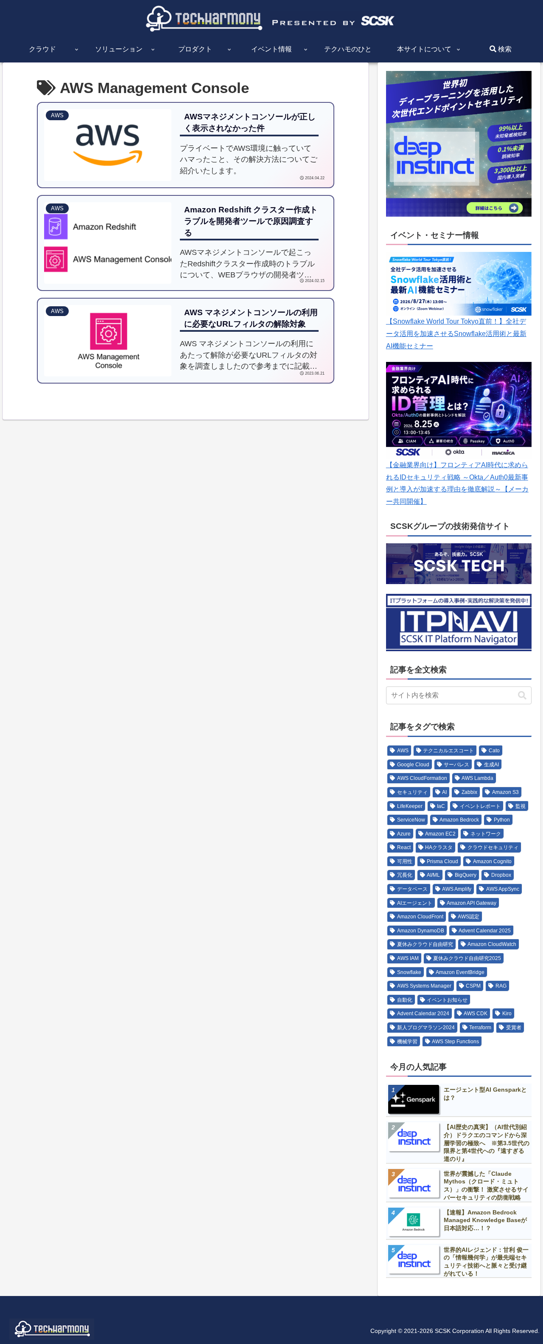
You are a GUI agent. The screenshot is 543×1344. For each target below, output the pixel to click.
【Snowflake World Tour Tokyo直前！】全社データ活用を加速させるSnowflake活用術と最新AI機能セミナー (456, 333)
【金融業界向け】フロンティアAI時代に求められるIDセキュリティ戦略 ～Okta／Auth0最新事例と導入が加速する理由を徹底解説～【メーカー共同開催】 (457, 483)
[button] (521, 695)
